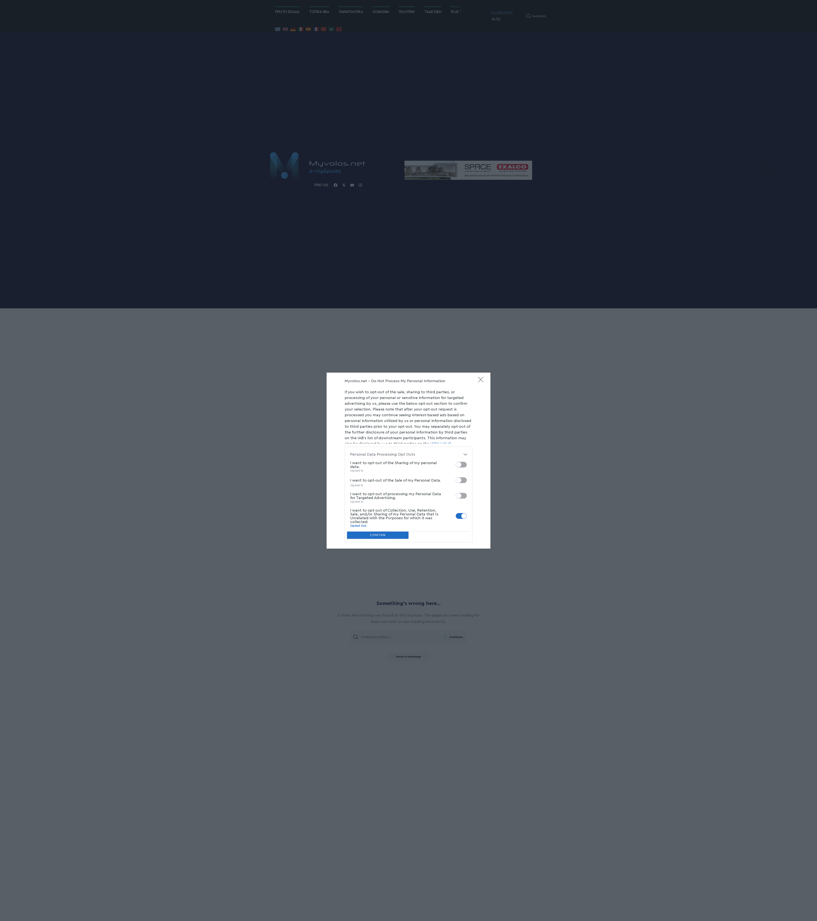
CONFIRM (378, 535)
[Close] (482, 381)
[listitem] (408, 454)
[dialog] (408, 461)
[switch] (461, 465)
